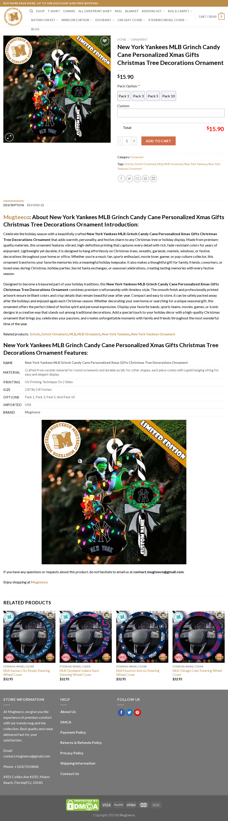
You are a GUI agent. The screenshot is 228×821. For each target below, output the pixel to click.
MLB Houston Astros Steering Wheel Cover (137, 673)
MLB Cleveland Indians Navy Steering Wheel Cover (79, 673)
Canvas (69, 11)
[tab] (13, 205)
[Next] (224, 649)
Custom (123, 106)
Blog (35, 29)
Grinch (128, 164)
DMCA (65, 722)
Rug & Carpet (178, 11)
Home (121, 39)
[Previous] (3, 649)
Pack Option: (128, 86)
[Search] (31, 11)
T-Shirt (54, 11)
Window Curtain (75, 20)
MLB (160, 164)
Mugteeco (16, 217)
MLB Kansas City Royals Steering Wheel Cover (26, 673)
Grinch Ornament (145, 164)
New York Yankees (195, 164)
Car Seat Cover (129, 20)
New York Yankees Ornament (153, 334)
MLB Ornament (173, 164)
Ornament (139, 39)
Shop (40, 11)
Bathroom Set (43, 20)
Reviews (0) (35, 205)
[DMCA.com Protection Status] (82, 805)
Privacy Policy (71, 753)
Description (13, 205)
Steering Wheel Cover (166, 20)
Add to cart (158, 141)
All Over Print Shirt (95, 11)
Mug (118, 11)
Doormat (103, 20)
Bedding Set (152, 11)
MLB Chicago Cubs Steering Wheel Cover (197, 673)
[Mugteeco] (13, 16)
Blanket (132, 11)
